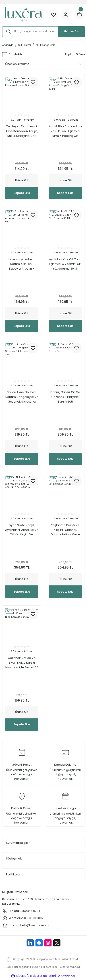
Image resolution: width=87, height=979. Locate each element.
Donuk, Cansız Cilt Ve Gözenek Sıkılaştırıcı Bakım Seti (65, 396)
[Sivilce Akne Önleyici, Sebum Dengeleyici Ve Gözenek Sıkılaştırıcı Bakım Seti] (21, 359)
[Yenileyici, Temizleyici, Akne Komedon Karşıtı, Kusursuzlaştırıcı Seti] (21, 93)
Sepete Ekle (22, 193)
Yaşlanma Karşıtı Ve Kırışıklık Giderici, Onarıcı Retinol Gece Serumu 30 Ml (65, 530)
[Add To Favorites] (33, 82)
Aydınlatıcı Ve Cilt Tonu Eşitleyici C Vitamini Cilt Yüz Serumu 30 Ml (65, 264)
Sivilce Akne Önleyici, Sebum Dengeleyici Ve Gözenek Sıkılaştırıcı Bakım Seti (21, 397)
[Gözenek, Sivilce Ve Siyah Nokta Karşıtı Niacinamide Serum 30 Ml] (21, 625)
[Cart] (79, 14)
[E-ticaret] (43, 976)
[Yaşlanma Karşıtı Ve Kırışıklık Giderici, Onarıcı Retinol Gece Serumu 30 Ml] (65, 492)
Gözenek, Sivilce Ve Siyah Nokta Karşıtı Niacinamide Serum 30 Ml (21, 663)
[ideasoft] (20, 976)
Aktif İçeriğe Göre (45, 45)
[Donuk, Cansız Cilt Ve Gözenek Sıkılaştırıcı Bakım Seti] (65, 359)
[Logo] (23, 14)
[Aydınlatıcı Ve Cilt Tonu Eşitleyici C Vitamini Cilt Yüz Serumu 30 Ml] (65, 226)
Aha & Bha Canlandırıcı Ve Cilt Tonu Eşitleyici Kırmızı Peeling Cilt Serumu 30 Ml (65, 131)
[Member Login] (65, 14)
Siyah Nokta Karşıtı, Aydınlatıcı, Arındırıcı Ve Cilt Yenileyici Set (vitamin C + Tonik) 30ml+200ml (21, 530)
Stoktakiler (16, 54)
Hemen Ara (71, 31)
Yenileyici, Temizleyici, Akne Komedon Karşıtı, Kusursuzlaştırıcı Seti (22, 131)
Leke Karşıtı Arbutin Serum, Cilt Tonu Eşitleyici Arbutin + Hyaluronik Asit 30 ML (21, 264)
